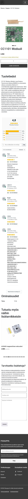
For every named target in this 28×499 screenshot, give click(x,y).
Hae (24, 144)
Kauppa (7, 8)
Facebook (19, 471)
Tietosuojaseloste (5, 491)
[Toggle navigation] (25, 2)
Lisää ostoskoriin (14, 65)
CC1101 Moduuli (13, 161)
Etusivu (2, 8)
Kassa (2, 474)
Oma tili (3, 471)
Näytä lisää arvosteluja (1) (14, 291)
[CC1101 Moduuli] (8, 162)
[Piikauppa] (2, 2)
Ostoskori (3, 477)
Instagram (19, 474)
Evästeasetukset (14, 491)
